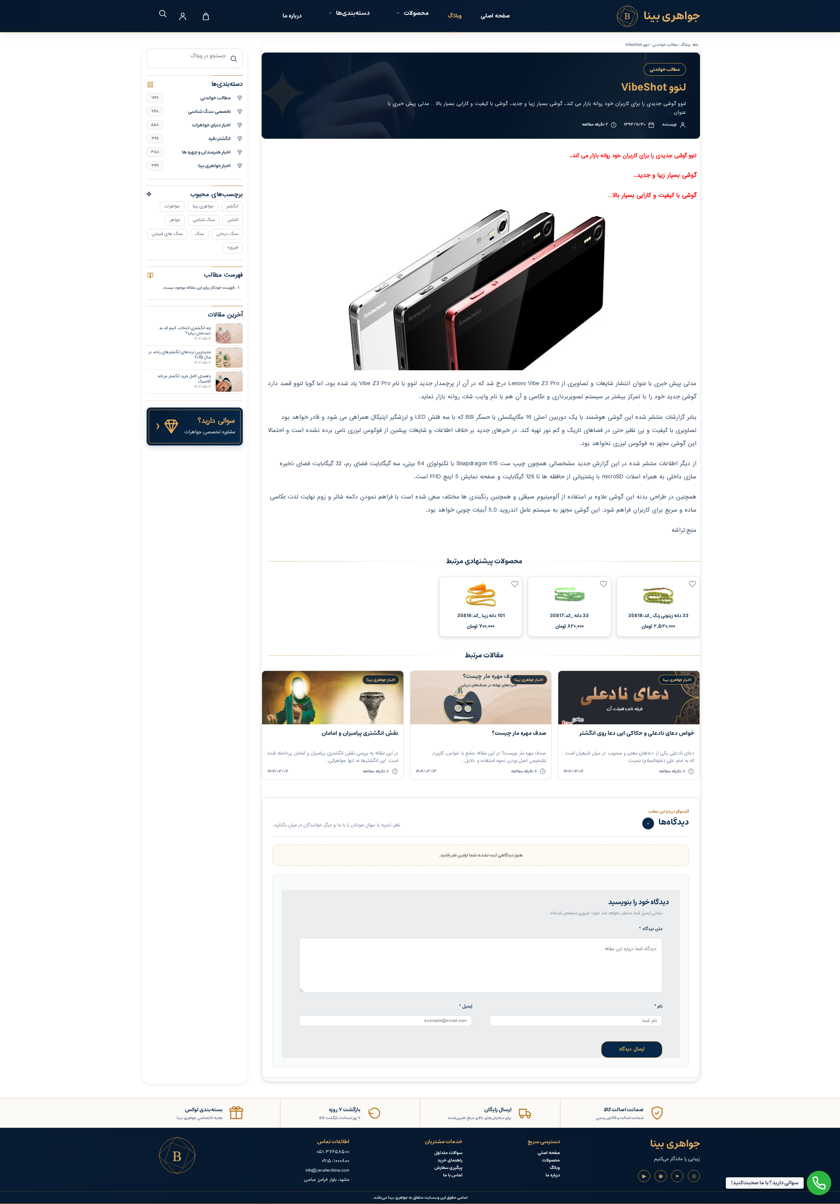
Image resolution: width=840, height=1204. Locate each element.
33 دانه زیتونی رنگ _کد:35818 (658, 615)
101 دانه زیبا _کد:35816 (481, 615)
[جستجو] (159, 13)
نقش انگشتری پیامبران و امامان (360, 733)
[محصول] (692, 584)
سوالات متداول (448, 1153)
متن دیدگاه (650, 929)
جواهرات (172, 206)
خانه (696, 45)
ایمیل (465, 1006)
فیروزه (232, 247)
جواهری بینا (203, 206)
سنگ (199, 234)
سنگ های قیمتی (167, 234)
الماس (233, 220)
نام (658, 1006)
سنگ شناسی (204, 220)
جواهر (175, 220)
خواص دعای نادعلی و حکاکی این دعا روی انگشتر (637, 733)
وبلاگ (455, 16)
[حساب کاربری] (182, 16)
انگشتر (232, 206)
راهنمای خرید (450, 1160)
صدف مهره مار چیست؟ (519, 733)
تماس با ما (452, 1175)
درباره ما (292, 16)
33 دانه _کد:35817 (569, 615)
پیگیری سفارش (448, 1168)
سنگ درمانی (227, 234)
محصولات (551, 1160)
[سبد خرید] (205, 16)
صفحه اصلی (495, 16)
